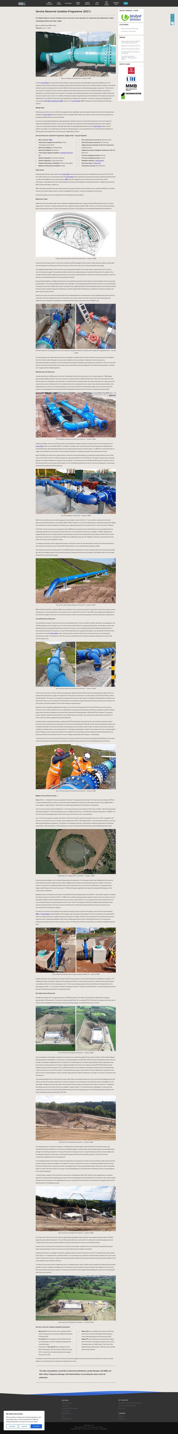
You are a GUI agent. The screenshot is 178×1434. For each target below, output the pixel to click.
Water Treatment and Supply (129, 28)
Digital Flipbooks (87, 3)
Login (125, 3)
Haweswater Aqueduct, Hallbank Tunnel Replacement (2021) (130, 41)
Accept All (36, 1426)
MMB (61, 101)
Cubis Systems (99, 160)
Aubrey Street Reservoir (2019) (130, 49)
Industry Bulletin (66, 1418)
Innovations (68, 3)
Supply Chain (78, 3)
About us (121, 1416)
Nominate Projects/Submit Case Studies (130, 1403)
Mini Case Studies (106, 3)
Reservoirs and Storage (129, 31)
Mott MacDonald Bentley (52, 101)
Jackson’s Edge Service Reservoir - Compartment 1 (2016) (129, 58)
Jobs (63, 1416)
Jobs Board (97, 3)
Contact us (122, 1418)
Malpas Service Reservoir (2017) (130, 46)
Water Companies (49, 3)
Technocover (97, 163)
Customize (12, 1426)
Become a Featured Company (127, 1405)
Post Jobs (121, 1408)
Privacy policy (103, 1429)
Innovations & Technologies (70, 1408)
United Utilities (45, 83)
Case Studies (59, 3)
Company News (116, 3)
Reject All (24, 1426)
